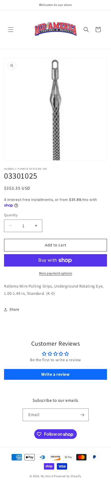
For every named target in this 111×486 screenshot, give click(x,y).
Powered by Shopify (67, 476)
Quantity (11, 215)
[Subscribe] (82, 415)
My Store (47, 476)
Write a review (55, 374)
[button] (11, 30)
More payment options (55, 273)
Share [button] (14, 309)
